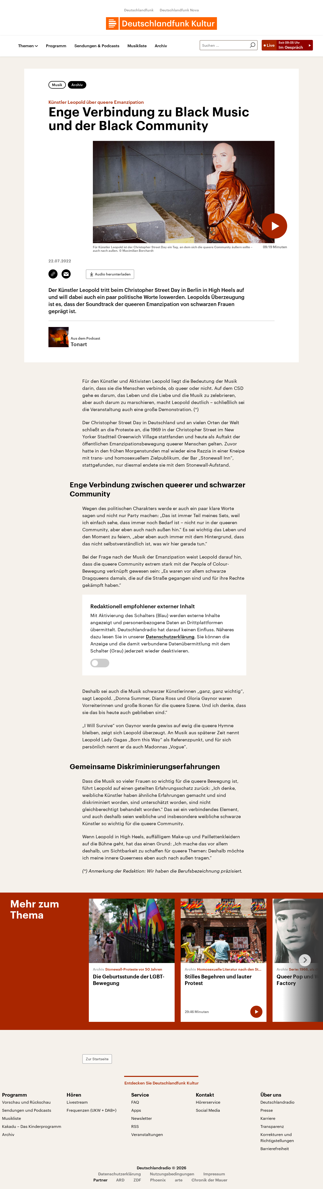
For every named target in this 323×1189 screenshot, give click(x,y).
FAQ (135, 1102)
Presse (266, 1110)
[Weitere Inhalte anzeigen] (303, 960)
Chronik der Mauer (209, 1179)
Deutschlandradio (277, 1102)
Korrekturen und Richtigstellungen (277, 1137)
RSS (135, 1126)
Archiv (161, 46)
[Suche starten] (252, 45)
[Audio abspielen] (274, 226)
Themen (26, 46)
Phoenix (158, 1179)
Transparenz (272, 1126)
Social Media (208, 1110)
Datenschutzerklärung (170, 636)
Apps (136, 1110)
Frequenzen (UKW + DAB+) (91, 1110)
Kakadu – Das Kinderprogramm (31, 1126)
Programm (56, 46)
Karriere (267, 1118)
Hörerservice (208, 1102)
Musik (57, 85)
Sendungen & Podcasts (96, 46)
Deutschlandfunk (139, 10)
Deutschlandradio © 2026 (161, 1167)
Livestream (77, 1102)
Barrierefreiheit (274, 1148)
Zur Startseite (97, 1059)
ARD (120, 1179)
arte (178, 1179)
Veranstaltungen (147, 1134)
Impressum (214, 1173)
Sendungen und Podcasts (26, 1110)
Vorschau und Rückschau (26, 1102)
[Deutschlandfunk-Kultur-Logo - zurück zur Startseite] (161, 23)
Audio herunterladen (113, 274)
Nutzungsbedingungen (172, 1173)
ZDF (137, 1179)
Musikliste (137, 46)
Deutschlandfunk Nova (179, 10)
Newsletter (141, 1118)
